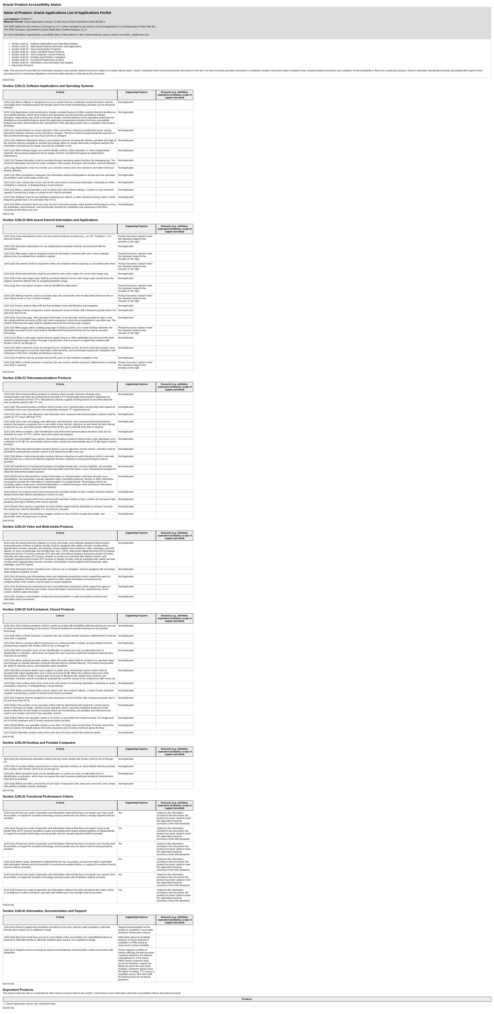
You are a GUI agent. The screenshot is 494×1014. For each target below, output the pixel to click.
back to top (8, 80)
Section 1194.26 (20, 57)
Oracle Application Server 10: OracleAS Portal (31, 1003)
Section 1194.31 (20, 60)
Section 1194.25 (20, 54)
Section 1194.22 (20, 46)
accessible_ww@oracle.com (134, 34)
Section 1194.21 (20, 43)
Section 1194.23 (20, 49)
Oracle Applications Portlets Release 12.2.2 (64, 29)
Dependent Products (22, 65)
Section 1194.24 (20, 52)
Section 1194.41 (20, 62)
